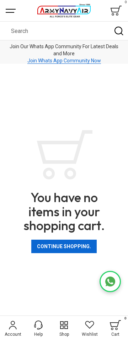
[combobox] (64, 31)
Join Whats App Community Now (64, 60)
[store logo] (64, 10)
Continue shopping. (64, 246)
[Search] (119, 31)
